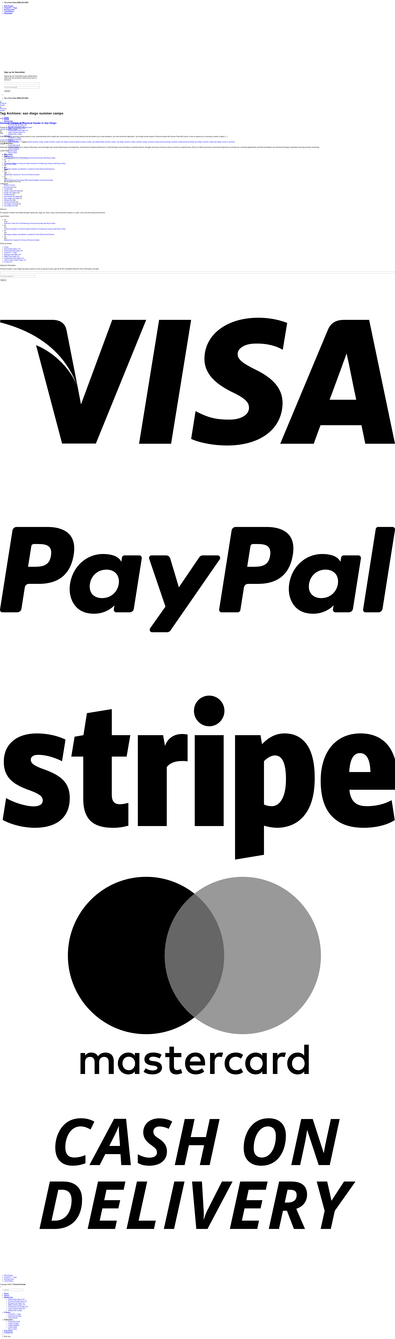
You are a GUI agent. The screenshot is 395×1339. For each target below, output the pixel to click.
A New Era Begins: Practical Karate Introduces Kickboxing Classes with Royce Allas (34, 163)
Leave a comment (228, 142)
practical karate (9, 202)
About (6, 119)
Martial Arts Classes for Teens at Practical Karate (22, 174)
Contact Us (8, 156)
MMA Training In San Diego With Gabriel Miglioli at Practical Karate (28, 180)
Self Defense (13, 1318)
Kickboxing (8, 194)
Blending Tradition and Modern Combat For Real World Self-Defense (29, 169)
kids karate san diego (12, 196)
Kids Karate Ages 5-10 (12, 249)
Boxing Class (9, 10)
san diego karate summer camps (104, 142)
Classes (7, 1312)
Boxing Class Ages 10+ (12, 254)
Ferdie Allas (12, 151)
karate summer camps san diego (56, 142)
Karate (6, 189)
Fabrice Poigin (13, 1323)
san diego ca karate (11, 204)
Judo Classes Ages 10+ (17, 132)
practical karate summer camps (80, 142)
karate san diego (4, 118)
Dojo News (8, 154)
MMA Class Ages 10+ (12, 256)
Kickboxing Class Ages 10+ (18, 130)
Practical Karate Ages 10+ (17, 125)
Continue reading (7, 140)
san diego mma (9, 206)
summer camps (141, 142)
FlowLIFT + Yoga (10, 8)
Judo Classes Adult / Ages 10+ (15, 260)
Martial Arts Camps (15, 134)
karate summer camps (35, 142)
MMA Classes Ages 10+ (17, 1305)
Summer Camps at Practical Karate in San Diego (28, 123)
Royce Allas (12, 153)
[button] (8, 13)
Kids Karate (8, 6)
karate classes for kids (12, 191)
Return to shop (9, 185)
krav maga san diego (11, 198)
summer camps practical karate (159, 142)
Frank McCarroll (14, 145)
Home (6, 117)
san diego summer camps (126, 142)
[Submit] (5, 1292)
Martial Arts (8, 121)
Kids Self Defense (14, 140)
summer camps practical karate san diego (187, 142)
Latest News (9, 11)
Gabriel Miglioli (13, 149)
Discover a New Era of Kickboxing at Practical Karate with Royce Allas (29, 158)
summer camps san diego (212, 142)
